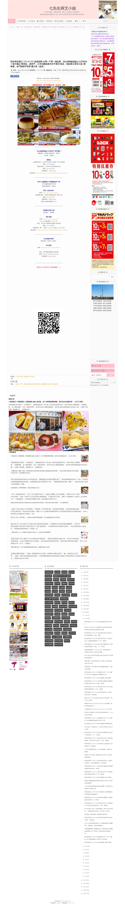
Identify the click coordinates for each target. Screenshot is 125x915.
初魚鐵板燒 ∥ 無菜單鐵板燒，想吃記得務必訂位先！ (25, 488)
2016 (84, 605)
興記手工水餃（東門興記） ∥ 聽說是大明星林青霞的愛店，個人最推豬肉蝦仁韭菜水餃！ (36, 517)
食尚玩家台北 (49, 583)
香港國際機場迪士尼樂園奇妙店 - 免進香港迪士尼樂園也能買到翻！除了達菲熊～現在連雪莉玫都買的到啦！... (98, 831)
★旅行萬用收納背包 (14, 599)
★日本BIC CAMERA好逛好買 (16, 644)
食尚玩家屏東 (64, 625)
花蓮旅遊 (54, 606)
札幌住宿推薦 (107, 308)
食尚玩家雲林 (58, 629)
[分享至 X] (15, 381)
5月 (86, 863)
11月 (86, 618)
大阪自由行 (71, 579)
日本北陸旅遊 (49, 641)
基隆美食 (61, 591)
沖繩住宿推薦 (97, 308)
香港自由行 (73, 625)
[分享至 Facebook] (16, 381)
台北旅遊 (63, 579)
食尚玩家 (64, 572)
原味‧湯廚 (55, 221)
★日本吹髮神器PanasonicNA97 (17, 660)
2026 (84, 572)
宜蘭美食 (64, 583)
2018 (84, 599)
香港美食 (64, 633)
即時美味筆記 (75, 70)
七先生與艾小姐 (66, 901)
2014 (84, 612)
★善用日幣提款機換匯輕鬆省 (16, 571)
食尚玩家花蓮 (58, 621)
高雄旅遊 (74, 595)
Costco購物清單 (57, 637)
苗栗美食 (47, 618)
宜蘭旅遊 (68, 591)
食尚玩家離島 (49, 644)
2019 (84, 595)
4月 (86, 866)
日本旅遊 (71, 583)
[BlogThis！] (13, 381)
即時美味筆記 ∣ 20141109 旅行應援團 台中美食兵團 (97, 777)
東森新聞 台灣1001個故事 (50, 384)
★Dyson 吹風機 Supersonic (16, 657)
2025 (84, 575)
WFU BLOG (71, 903)
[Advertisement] (48, 45)
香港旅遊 (67, 621)
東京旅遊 (56, 625)
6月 (86, 859)
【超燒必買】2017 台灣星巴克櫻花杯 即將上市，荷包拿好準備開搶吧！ (31, 532)
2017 (84, 602)
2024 (84, 579)
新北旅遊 (61, 587)
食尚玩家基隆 (66, 618)
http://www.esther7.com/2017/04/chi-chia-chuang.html (52, 173)
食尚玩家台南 (66, 595)
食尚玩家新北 (64, 599)
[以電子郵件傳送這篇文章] (11, 381)
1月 (86, 876)
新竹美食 (54, 591)
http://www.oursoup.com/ (51, 219)
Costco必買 (48, 629)
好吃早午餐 (72, 633)
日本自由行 (48, 576)
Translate (105, 385)
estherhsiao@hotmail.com (100, 34)
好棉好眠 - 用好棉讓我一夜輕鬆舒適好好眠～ (96, 814)
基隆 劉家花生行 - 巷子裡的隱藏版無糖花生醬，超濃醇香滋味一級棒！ (31, 547)
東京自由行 (48, 579)
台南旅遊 (57, 595)
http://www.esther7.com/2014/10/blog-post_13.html (52, 230)
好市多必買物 (73, 606)
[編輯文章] (11, 379)
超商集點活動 (49, 633)
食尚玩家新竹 (49, 614)
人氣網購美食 (56, 618)
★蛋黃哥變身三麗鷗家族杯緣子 (17, 612)
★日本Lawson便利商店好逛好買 (17, 631)
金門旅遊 (57, 633)
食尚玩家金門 (58, 641)
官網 (55, 201)
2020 (84, 592)
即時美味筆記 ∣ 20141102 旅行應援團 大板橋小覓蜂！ (98, 842)
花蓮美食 (71, 602)
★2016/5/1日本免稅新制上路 (16, 585)
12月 (86, 615)
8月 (86, 853)
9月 (86, 849)
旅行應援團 (48, 625)
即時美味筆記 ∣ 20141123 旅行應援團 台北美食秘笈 (97, 678)
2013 (84, 880)
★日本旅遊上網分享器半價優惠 (17, 601)
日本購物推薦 (67, 629)
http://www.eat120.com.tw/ (51, 192)
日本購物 (57, 614)
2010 (84, 890)
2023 (84, 582)
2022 (84, 585)
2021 (84, 589)
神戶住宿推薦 (107, 303)
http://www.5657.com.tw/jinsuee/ (50, 247)
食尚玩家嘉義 (49, 610)
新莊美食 (56, 579)
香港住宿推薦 (107, 310)
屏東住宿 (67, 641)
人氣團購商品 (67, 637)
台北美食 (57, 572)
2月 (86, 873)
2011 (84, 887)
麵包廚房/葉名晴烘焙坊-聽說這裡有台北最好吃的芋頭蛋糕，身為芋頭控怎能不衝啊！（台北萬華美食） (40, 502)
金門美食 (47, 637)
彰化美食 (57, 602)
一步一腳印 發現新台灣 (51, 599)
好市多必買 (67, 610)
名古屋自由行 (49, 602)
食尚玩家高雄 (49, 595)
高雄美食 (47, 591)
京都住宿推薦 (97, 303)
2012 (84, 883)
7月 (86, 856)
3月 (86, 869)
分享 (17, 76)
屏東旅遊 (74, 621)
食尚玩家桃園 (58, 610)
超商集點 (47, 606)
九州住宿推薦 (97, 306)
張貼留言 (12, 395)
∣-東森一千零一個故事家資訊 (61, 70)
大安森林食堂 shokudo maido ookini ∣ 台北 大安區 (98, 709)
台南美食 (54, 587)
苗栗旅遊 (71, 614)
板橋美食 (47, 587)
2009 (84, 893)
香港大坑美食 (58, 644)
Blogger (58, 903)
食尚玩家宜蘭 (63, 606)
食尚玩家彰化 (49, 621)
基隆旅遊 (64, 614)
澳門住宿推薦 (97, 310)
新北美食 (71, 572)
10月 (86, 846)
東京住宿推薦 (97, 301)
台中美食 (57, 583)
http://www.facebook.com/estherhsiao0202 (49, 80)
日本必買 (68, 587)
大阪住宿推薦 (107, 301)
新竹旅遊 (64, 602)
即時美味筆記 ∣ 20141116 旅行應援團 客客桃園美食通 (98, 723)
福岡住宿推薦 (107, 306)
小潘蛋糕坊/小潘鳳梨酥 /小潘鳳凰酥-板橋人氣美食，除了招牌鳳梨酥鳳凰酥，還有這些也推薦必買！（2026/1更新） (46, 402)
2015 (84, 609)
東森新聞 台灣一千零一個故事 (62, 576)
